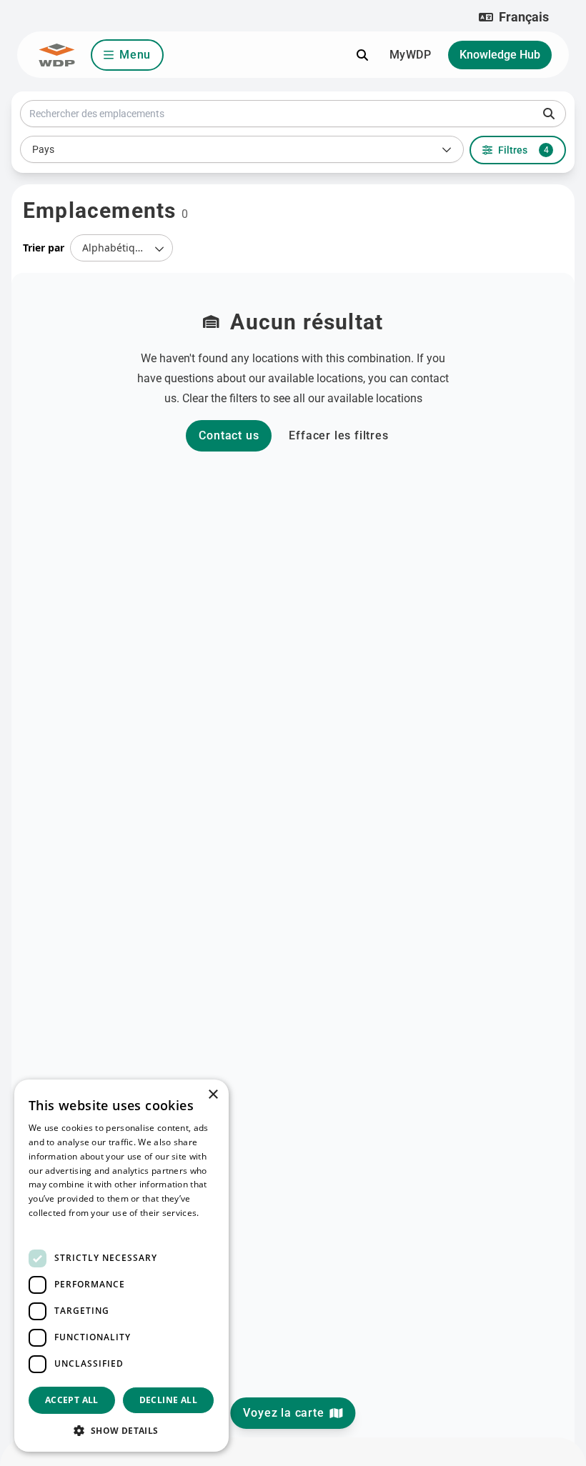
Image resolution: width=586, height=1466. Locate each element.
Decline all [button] (168, 1400)
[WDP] (56, 55)
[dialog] (121, 1265)
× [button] (212, 1094)
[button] (514, 17)
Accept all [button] (72, 1400)
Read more (51, 1227)
